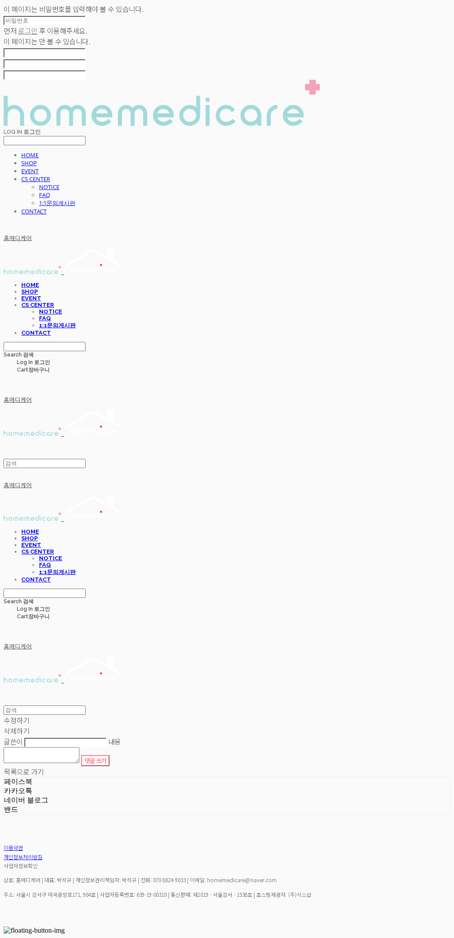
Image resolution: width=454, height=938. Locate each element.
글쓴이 (13, 741)
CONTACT (34, 211)
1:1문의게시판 (57, 203)
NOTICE (49, 187)
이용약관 (13, 847)
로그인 (28, 30)
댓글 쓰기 (95, 760)
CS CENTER (35, 179)
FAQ (44, 195)
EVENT (30, 171)
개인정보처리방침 (23, 856)
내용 (114, 741)
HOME (30, 155)
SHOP (29, 163)
